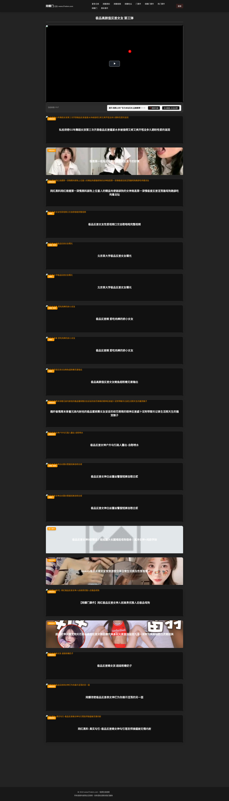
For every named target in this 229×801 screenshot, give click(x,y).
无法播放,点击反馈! (171, 108)
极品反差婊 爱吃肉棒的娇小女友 (114, 318)
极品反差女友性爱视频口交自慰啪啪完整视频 (114, 224)
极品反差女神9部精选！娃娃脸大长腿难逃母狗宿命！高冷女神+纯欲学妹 (114, 539)
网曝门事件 (149, 4)
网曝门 (50, 6)
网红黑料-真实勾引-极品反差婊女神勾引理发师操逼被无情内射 (114, 728)
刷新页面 (155, 108)
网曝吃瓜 (128, 4)
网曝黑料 (106, 4)
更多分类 (95, 4)
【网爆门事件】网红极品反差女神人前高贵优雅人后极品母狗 (114, 602)
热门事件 (161, 4)
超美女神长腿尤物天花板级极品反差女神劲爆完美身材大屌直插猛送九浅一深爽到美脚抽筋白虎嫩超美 (114, 634)
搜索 (179, 6)
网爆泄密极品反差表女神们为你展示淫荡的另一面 (114, 697)
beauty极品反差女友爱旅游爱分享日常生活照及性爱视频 (114, 571)
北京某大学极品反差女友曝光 (114, 255)
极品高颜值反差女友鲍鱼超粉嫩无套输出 (114, 381)
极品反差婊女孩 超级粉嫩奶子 (114, 665)
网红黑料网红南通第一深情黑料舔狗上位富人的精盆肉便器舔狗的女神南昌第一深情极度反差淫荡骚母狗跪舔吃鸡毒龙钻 (114, 192)
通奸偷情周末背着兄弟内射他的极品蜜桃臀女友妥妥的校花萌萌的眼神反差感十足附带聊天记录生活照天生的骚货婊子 (114, 413)
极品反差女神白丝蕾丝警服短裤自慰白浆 (114, 476)
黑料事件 (104, 8)
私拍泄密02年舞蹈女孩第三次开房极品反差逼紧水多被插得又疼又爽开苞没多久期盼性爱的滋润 (114, 129)
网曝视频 (117, 4)
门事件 (138, 4)
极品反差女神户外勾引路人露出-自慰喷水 (114, 444)
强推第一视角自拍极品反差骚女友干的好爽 (114, 161)
